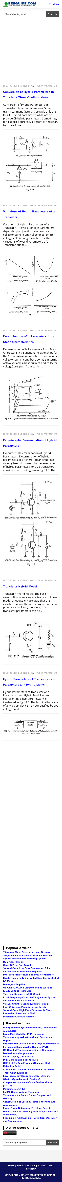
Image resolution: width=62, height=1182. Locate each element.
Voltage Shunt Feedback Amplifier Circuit (26, 1003)
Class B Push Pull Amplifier (18, 965)
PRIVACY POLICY (26, 1165)
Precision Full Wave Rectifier (19, 1016)
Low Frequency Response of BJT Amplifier (27, 1076)
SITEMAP (31, 1169)
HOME (11, 1165)
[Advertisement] (31, 49)
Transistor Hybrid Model (20, 586)
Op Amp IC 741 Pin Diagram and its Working (27, 987)
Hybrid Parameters (46, 85)
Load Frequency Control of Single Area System (29, 997)
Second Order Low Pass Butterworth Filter (27, 968)
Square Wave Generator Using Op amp (24, 958)
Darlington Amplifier (14, 984)
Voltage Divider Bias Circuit (18, 1000)
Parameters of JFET (14, 1089)
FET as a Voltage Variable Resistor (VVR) (26, 1047)
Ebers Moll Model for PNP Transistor (23, 1034)
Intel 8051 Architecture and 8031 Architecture (28, 974)
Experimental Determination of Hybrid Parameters (31, 1043)
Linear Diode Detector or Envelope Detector (27, 1108)
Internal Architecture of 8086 (19, 1013)
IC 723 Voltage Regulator (17, 990)
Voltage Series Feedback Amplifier (22, 971)
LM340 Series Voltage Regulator (21, 1092)
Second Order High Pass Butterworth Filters (28, 1010)
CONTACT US (45, 1165)
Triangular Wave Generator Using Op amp (26, 952)
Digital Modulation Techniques (20, 1059)
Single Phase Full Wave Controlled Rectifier (27, 955)
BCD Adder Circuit (13, 962)
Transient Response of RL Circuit (22, 994)
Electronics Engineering (18, 85)
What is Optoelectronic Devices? (21, 1079)
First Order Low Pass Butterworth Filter (25, 1007)
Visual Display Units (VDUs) (18, 1056)
